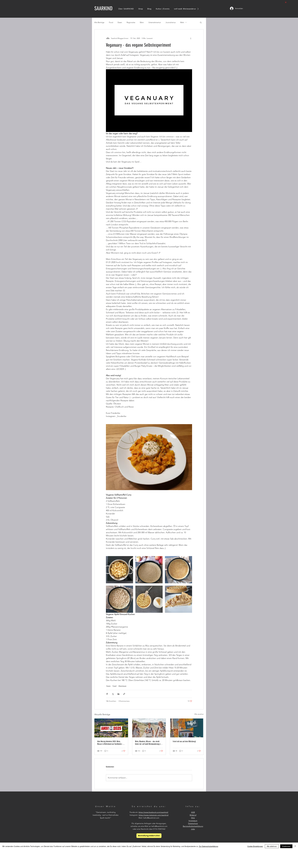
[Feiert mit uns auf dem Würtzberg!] (187, 728)
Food (111, 22)
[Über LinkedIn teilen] (118, 694)
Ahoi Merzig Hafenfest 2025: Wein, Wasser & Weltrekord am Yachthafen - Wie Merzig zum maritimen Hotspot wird (110, 742)
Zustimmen (286, 846)
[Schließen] (295, 846)
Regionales (131, 22)
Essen (120, 22)
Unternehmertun (154, 22)
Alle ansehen (199, 714)
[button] (286, 2)
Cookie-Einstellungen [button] (255, 846)
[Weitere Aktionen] (190, 38)
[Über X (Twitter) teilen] (113, 694)
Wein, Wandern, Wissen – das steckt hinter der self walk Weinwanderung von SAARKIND (148, 742)
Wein (142, 22)
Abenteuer (122, 686)
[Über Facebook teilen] (107, 694)
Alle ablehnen (272, 846)
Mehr (182, 22)
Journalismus (171, 22)
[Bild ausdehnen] (119, 569)
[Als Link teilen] (124, 694)
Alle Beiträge (99, 22)
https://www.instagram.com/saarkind (153, 815)
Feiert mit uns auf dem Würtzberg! (184, 741)
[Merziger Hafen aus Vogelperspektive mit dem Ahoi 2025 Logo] (111, 728)
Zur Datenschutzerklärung (208, 846)
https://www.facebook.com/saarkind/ (153, 812)
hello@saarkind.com (151, 818)
